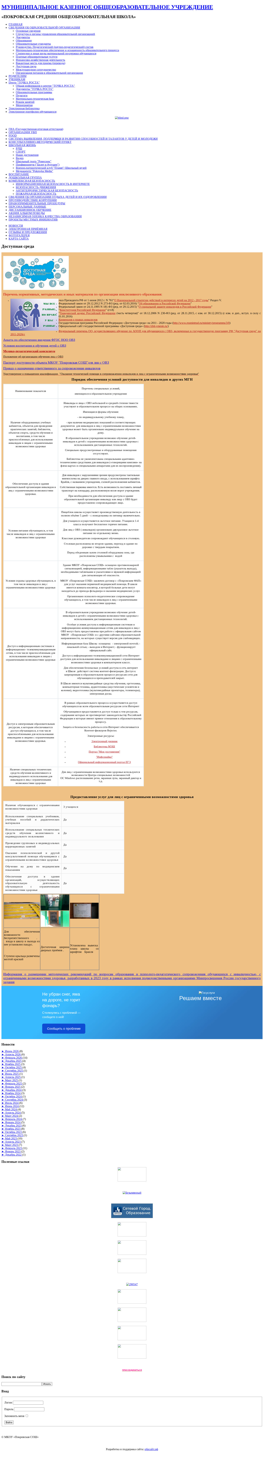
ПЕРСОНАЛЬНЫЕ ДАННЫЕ (27, 206)
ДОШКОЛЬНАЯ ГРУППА (25, 177)
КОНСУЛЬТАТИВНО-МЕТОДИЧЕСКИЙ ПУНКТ (40, 142)
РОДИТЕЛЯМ (17, 76)
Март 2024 (12, 1115)
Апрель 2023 (13, 1141)
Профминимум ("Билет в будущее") (37, 164)
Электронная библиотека (24, 108)
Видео (20, 158)
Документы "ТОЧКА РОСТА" (34, 89)
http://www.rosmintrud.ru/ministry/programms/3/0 (201, 322)
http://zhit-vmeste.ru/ (156, 326)
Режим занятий (25, 101)
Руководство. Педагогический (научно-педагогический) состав (54, 46)
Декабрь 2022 (13, 1154)
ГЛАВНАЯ (15, 24)
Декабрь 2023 (13, 1125)
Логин (8, 1402)
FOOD (13, 135)
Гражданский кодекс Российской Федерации (87, 313)
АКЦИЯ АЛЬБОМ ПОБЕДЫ (27, 213)
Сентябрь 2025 (14, 1070)
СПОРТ (21, 151)
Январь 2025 (13, 1086)
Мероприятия (24, 105)
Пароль (8, 1409)
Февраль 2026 (14, 1057)
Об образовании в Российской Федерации (165, 303)
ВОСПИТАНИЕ (19, 174)
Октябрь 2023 (13, 1132)
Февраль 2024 (14, 1119)
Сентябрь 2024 (14, 1099)
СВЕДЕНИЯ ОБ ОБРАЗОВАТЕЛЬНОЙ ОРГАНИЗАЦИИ (44, 27)
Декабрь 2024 (13, 1090)
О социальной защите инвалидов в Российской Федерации (175, 306)
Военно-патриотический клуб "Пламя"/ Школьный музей (51, 167)
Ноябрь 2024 (13, 1093)
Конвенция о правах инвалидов (78, 319)
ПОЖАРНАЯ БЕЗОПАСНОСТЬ (36, 193)
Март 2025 (12, 1080)
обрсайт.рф (151, 1449)
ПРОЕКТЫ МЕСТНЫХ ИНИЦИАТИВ (33, 219)
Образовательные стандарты (33, 43)
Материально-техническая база (35, 98)
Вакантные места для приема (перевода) (40, 63)
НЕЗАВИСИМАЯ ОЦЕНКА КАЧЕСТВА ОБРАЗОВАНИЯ (45, 216)
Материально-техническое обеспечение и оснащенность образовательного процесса (67, 50)
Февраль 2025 (14, 1083)
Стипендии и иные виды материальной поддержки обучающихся (56, 53)
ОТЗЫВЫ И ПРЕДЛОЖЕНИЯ (28, 232)
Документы (23, 37)
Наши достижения (27, 154)
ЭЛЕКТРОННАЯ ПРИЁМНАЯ (28, 228)
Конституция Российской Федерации (83, 309)
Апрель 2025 (13, 1077)
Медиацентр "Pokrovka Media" (34, 171)
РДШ (19, 148)
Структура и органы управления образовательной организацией (55, 34)
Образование (24, 40)
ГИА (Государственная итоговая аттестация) (36, 129)
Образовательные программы (34, 92)
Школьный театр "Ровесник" (33, 161)
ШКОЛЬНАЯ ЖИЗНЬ (22, 145)
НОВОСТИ (16, 225)
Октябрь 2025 (13, 1067)
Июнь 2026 (12, 1051)
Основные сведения (28, 30)
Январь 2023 (13, 1151)
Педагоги (21, 95)
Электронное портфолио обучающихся (32, 111)
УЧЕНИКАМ (17, 79)
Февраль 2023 (14, 1148)
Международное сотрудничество (36, 69)
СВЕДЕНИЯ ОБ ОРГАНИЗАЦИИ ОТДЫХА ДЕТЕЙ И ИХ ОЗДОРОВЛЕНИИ (58, 196)
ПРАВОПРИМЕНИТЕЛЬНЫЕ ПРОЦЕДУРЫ (37, 203)
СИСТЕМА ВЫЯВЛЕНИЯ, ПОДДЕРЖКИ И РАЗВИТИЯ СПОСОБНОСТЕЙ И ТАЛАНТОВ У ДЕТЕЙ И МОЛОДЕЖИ (83, 138)
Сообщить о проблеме (64, 1028)
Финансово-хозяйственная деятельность (40, 59)
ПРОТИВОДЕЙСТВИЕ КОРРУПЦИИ (33, 200)
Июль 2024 (12, 1102)
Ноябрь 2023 (13, 1128)
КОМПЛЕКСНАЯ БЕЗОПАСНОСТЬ (32, 180)
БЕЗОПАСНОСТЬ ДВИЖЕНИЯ (36, 187)
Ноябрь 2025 (13, 1064)
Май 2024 (11, 1109)
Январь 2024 (13, 1122)
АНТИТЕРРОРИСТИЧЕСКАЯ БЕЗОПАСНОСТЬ (47, 190)
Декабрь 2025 (13, 1060)
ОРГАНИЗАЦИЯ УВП (23, 132)
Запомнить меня (14, 1416)
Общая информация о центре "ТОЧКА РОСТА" (45, 85)
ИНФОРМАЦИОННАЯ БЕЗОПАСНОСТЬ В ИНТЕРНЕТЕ (53, 184)
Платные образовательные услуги (36, 56)
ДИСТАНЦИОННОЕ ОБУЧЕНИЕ (30, 209)
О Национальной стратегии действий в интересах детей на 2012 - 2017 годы (161, 300)
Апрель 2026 (13, 1054)
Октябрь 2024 (13, 1096)
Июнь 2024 (12, 1106)
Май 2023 (11, 1138)
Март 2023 (12, 1144)
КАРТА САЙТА (19, 238)
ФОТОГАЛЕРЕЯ (19, 235)
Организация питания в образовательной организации (49, 72)
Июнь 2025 (12, 1073)
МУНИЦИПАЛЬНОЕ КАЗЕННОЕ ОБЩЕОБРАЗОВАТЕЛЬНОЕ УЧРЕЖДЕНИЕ (107, 7)
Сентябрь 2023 (14, 1135)
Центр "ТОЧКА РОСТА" (24, 82)
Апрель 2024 (13, 1112)
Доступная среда (26, 66)
